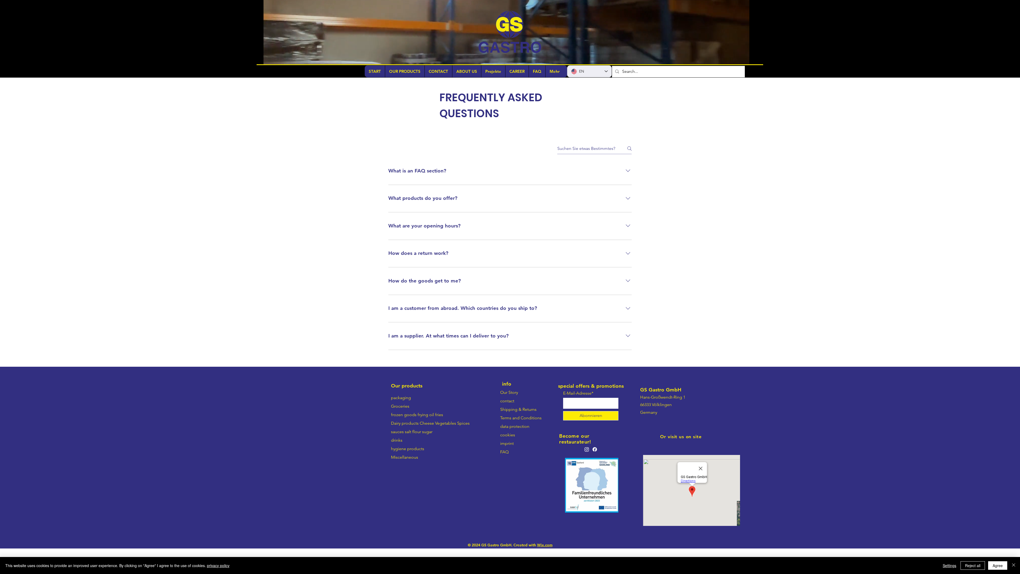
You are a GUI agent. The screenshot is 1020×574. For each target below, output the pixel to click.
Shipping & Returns (518, 432)
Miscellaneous (404, 480)
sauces (397, 455)
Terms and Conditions (521, 441)
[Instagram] (587, 473)
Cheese (427, 446)
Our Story (509, 415)
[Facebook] (595, 473)
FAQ (504, 475)
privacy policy (218, 565)
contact (507, 424)
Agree (998, 565)
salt (408, 455)
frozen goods (403, 438)
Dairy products (405, 446)
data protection (514, 449)
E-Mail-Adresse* (578, 417)
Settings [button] (949, 565)
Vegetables (445, 446)
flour (416, 455)
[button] (742, 58)
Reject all (972, 565)
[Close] (1013, 565)
